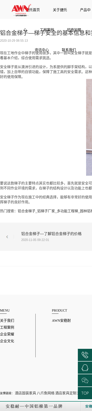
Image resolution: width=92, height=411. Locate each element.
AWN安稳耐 (61, 320)
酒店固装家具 (25, 393)
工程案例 (47, 30)
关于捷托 (60, 10)
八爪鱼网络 (45, 393)
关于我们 (7, 320)
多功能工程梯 (67, 211)
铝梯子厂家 (46, 211)
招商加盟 (74, 30)
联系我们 (69, 50)
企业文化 (7, 341)
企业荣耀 (7, 334)
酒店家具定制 (65, 393)
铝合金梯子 (26, 211)
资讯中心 (42, 50)
